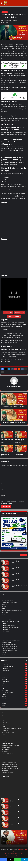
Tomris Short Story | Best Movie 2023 (10, 650)
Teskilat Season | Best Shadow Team (10, 646)
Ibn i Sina (4, 675)
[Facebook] (2, 369)
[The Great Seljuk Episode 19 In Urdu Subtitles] (5, 562)
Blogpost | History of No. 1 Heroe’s (9, 602)
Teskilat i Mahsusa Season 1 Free (9, 644)
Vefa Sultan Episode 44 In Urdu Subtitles (20, 440)
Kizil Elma (4, 623)
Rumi (3, 683)
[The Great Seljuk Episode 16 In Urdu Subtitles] (5, 581)
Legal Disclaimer (5, 631)
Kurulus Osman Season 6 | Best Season (10, 627)
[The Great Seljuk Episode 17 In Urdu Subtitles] (5, 574)
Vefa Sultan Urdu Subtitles (7, 654)
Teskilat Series (5, 664)
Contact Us (4, 604)
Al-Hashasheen (5, 681)
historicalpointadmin (7, 20)
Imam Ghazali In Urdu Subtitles (8, 619)
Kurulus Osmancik (6, 629)
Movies (3, 705)
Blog (3, 672)
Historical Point (5, 612)
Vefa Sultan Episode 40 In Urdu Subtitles (7, 440)
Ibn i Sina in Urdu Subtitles (7, 617)
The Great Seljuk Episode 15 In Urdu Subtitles (14, 843)
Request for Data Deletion (7, 635)
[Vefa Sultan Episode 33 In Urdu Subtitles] (7, 448)
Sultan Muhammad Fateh (7, 666)
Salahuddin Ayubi (5, 670)
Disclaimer (4, 606)
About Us (4, 598)
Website (3, 495)
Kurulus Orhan (5, 677)
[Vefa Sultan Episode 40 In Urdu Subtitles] (7, 434)
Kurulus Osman (5, 668)
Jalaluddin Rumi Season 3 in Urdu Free (10, 621)
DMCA (3, 608)
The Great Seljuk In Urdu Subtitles (9, 648)
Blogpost (4, 688)
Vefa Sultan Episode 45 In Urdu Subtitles (20, 453)
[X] (5, 369)
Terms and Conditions (6, 642)
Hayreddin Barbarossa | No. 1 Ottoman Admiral (12, 610)
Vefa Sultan (8, 9)
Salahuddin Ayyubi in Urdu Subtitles (9, 638)
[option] (14, 837)
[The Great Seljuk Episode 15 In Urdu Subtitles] (5, 587)
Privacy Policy (5, 633)
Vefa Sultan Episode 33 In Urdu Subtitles (7, 453)
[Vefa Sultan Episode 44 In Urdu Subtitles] (21, 434)
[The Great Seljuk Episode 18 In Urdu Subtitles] (5, 568)
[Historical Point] (5, 3)
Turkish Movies (5, 652)
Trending (4, 703)
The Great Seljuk (5, 685)
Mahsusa (4, 696)
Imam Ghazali (5, 690)
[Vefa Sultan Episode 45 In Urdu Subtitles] (21, 448)
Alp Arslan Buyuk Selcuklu (7, 600)
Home (3, 9)
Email (2, 489)
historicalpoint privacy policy (8, 614)
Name (2, 483)
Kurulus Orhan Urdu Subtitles (8, 625)
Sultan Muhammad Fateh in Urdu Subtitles (11, 640)
